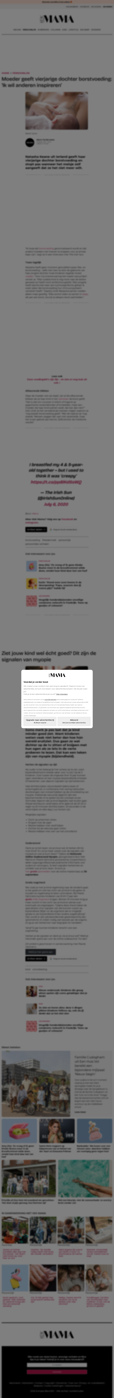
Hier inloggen (62, 694)
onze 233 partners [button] (50, 699)
